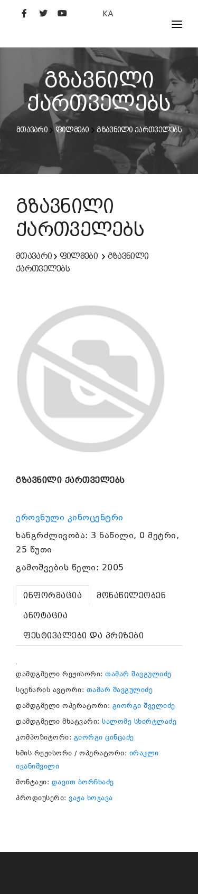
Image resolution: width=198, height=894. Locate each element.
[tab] (52, 595)
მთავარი (32, 129)
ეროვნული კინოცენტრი (71, 517)
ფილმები (72, 129)
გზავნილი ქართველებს (139, 129)
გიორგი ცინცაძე (104, 737)
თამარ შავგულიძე (138, 674)
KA (108, 13)
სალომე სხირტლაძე (139, 721)
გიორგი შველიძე (143, 706)
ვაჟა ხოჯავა (91, 798)
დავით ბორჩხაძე (83, 782)
